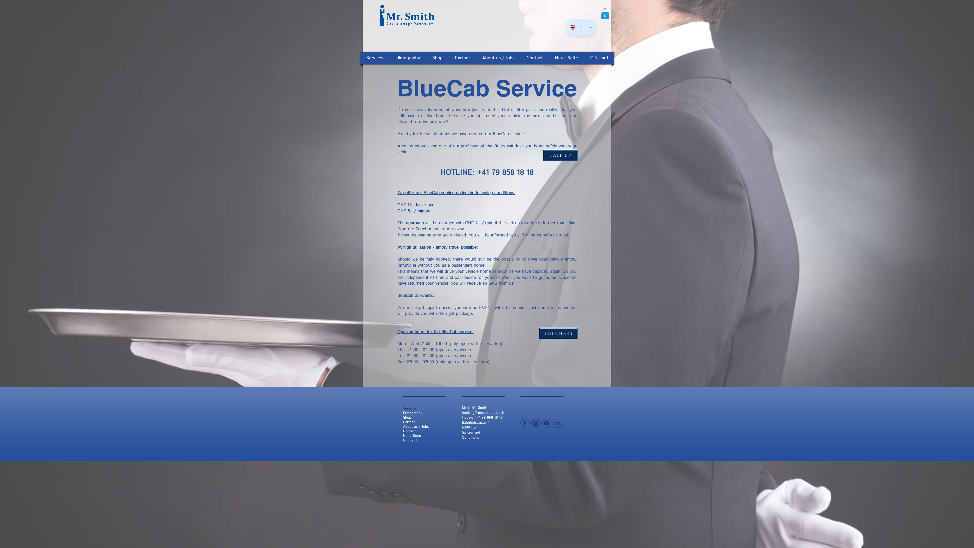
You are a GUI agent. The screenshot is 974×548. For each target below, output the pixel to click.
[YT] (546, 423)
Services (409, 408)
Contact (409, 431)
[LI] (557, 423)
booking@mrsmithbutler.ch (483, 413)
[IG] (536, 423)
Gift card (410, 440)
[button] (605, 13)
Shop (407, 417)
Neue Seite (412, 436)
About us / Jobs (416, 427)
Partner (409, 422)
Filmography (412, 413)
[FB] (525, 423)
